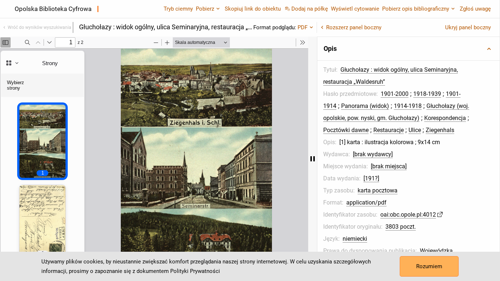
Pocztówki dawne (346, 130)
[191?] (371, 178)
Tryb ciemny (178, 8)
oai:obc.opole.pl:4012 (408, 214)
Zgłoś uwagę (475, 8)
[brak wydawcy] (373, 154)
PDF (302, 27)
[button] (408, 48)
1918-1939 (427, 93)
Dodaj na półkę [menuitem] (309, 8)
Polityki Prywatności (195, 271)
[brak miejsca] (389, 166)
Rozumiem (429, 266)
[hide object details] (312, 159)
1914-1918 (408, 105)
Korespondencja (445, 118)
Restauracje (388, 130)
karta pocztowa (378, 190)
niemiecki (355, 238)
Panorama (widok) (365, 105)
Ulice (414, 130)
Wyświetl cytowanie (355, 8)
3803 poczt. (400, 226)
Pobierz (205, 8)
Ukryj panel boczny (468, 27)
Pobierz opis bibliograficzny (415, 8)
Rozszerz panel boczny (353, 27)
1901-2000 (394, 93)
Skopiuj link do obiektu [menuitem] (253, 8)
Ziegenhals (440, 130)
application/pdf (366, 202)
